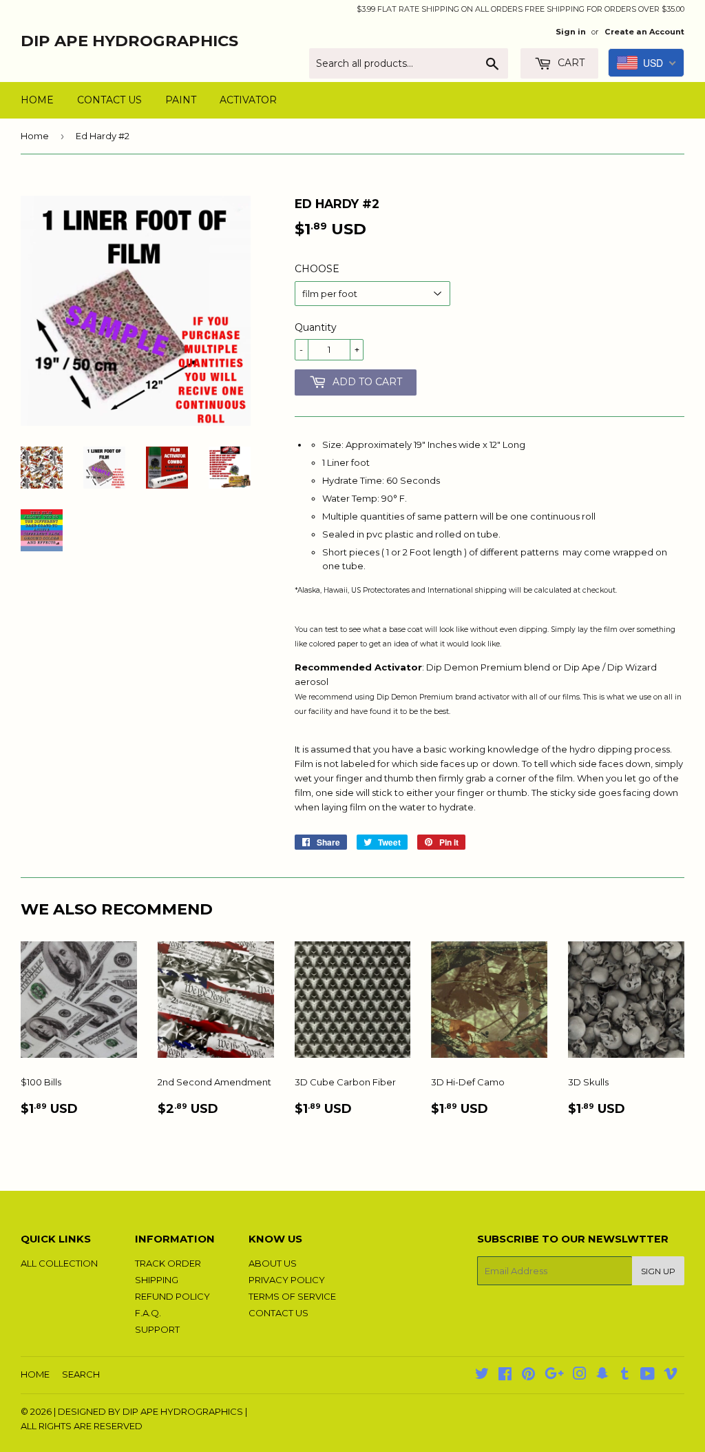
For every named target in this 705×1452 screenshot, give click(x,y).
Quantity (316, 327)
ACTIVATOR (248, 100)
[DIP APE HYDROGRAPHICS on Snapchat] (602, 1375)
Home (35, 135)
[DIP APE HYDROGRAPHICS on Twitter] (482, 1375)
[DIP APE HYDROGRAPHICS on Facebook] (505, 1375)
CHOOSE (317, 269)
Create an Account (644, 32)
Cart (570, 63)
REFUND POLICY (172, 1296)
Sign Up (658, 1271)
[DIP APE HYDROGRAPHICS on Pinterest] (528, 1375)
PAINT (180, 100)
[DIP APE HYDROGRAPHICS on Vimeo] (670, 1375)
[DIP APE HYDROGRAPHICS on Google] (554, 1375)
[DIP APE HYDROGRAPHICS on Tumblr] (624, 1375)
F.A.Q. (148, 1312)
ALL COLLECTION (59, 1263)
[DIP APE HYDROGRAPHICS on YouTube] (647, 1375)
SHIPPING (156, 1279)
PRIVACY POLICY (287, 1279)
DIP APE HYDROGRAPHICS (129, 40)
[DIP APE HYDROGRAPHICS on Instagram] (580, 1375)
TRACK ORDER (168, 1263)
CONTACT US (109, 100)
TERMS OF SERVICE (292, 1296)
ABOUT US (273, 1263)
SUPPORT (157, 1329)
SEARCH (81, 1374)
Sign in (571, 32)
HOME (37, 100)
